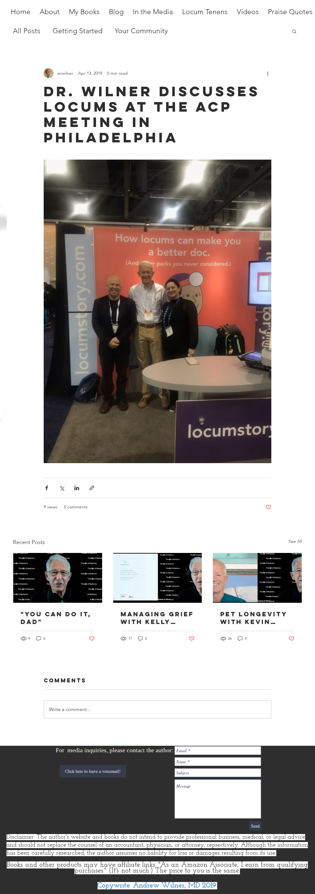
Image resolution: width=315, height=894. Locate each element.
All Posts (26, 31)
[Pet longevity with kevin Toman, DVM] (257, 578)
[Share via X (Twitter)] (62, 488)
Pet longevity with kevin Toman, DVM (253, 618)
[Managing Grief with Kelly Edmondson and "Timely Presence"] (157, 578)
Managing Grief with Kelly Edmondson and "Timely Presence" (157, 618)
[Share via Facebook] (47, 488)
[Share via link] (92, 488)
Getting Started (77, 31)
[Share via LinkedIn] (77, 488)
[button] (294, 31)
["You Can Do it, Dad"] (57, 578)
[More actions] (267, 73)
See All (295, 541)
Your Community (141, 31)
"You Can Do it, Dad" (56, 618)
